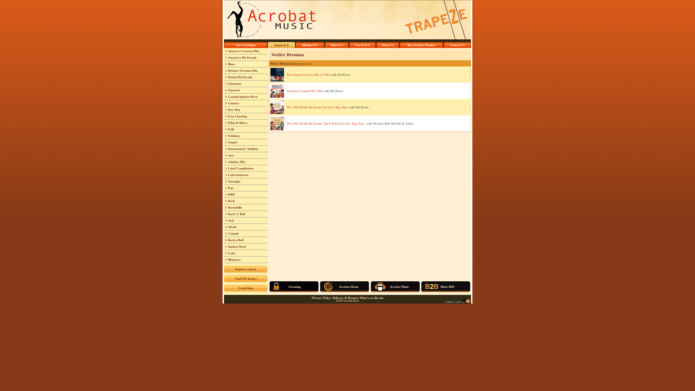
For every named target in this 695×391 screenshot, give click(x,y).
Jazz (231, 155)
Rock (231, 201)
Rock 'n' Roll (236, 214)
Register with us (245, 269)
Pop (230, 188)
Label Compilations (241, 168)
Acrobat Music (399, 286)
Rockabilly (235, 207)
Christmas (234, 83)
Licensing (295, 286)
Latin (231, 253)
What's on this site (372, 297)
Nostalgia (234, 181)
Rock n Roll (236, 240)
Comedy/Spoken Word (242, 96)
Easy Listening (237, 116)
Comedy (233, 233)
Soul (231, 220)
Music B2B (447, 286)
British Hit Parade (240, 77)
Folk (231, 129)
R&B (231, 194)
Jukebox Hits (236, 161)
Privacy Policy (321, 297)
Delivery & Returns (345, 297)
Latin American (238, 174)
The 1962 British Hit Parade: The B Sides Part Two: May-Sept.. (326, 123)
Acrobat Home (349, 286)
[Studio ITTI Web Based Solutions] (457, 301)
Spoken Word (237, 246)
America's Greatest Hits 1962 (305, 91)
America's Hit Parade (242, 57)
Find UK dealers (246, 278)
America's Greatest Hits (244, 51)
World (232, 227)
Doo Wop (234, 109)
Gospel (232, 142)
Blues (231, 64)
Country (233, 103)
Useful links (245, 288)
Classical (233, 90)
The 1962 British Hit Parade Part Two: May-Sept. (317, 107)
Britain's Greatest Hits (243, 70)
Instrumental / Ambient (243, 148)
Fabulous (234, 135)
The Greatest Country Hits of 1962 (308, 74)
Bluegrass (234, 259)
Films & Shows (237, 122)
